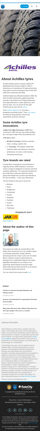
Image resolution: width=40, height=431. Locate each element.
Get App (25, 6)
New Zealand (27, 402)
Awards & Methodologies (24, 400)
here (29, 272)
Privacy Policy (12, 400)
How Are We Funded (28, 376)
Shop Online (7, 221)
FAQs (33, 402)
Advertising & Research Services (13, 402)
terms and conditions (33, 422)
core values (31, 112)
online (25, 107)
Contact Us (20, 404)
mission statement (13, 110)
